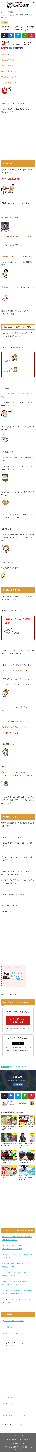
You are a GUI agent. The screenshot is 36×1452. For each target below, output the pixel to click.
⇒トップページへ (9, 1397)
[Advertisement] (18, 135)
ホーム (11, 1435)
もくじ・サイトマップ (14, 1333)
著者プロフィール (18, 1443)
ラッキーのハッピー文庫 (14, 1321)
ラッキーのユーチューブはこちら (18, 1020)
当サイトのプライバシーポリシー (14, 1415)
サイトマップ (20, 1299)
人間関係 (4, 22)
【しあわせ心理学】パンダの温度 (17, 1447)
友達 (13, 1066)
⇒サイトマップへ (9, 1403)
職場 (19, 1066)
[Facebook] (18, 1084)
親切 (25, 1066)
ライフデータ (7, 1346)
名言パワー (9, 1327)
